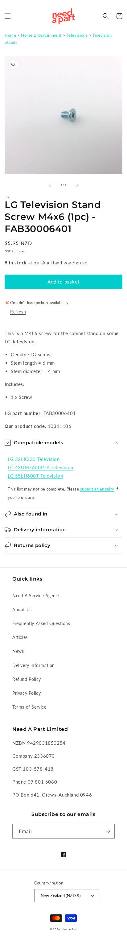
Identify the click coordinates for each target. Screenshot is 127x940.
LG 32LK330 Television (34, 459)
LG (7, 197)
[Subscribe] (107, 831)
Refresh (18, 311)
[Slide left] (50, 185)
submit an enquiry (97, 489)
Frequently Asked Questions (41, 623)
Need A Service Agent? (35, 595)
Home (10, 35)
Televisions (77, 35)
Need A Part (69, 929)
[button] (7, 16)
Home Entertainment (41, 35)
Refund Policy (26, 679)
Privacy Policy (26, 693)
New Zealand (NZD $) (61, 895)
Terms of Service (29, 707)
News (18, 651)
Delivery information (33, 665)
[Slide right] (77, 185)
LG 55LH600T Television (35, 475)
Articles (20, 637)
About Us (22, 609)
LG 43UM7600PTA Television (40, 467)
